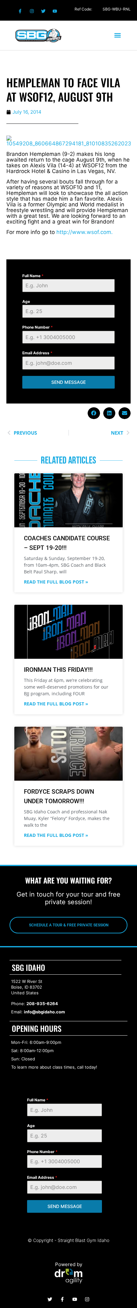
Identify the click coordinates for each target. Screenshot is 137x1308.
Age (26, 301)
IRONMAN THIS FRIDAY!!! (58, 669)
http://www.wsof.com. (84, 232)
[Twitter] (43, 11)
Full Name (33, 275)
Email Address (37, 352)
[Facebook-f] (20, 11)
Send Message (68, 382)
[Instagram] (31, 11)
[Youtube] (55, 11)
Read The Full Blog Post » (56, 582)
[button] (117, 35)
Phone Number (37, 327)
